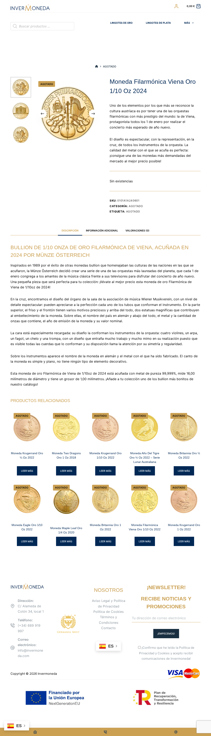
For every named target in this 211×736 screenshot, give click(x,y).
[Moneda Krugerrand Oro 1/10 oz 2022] (105, 428)
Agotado (136, 206)
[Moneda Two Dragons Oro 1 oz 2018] (66, 428)
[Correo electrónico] (176, 732)
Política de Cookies (108, 612)
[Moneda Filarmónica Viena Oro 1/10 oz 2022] (144, 500)
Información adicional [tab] (102, 230)
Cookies (164, 653)
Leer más (27, 470)
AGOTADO (133, 211)
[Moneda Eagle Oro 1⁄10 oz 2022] (27, 500)
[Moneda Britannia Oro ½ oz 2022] (183, 428)
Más (187, 22)
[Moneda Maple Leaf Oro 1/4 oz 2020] (66, 501)
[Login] (176, 6)
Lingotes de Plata (158, 22)
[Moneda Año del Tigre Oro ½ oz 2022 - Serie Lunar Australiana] (144, 428)
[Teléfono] (105, 732)
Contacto (108, 628)
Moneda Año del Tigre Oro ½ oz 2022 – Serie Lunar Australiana (145, 458)
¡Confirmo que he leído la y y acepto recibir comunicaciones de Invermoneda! (166, 653)
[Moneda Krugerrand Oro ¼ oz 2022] (27, 428)
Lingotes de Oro (121, 22)
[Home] (35, 732)
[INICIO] (96, 66)
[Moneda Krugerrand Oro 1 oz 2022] (183, 500)
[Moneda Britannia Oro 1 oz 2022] (105, 500)
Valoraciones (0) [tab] (137, 230)
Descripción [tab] (70, 230)
